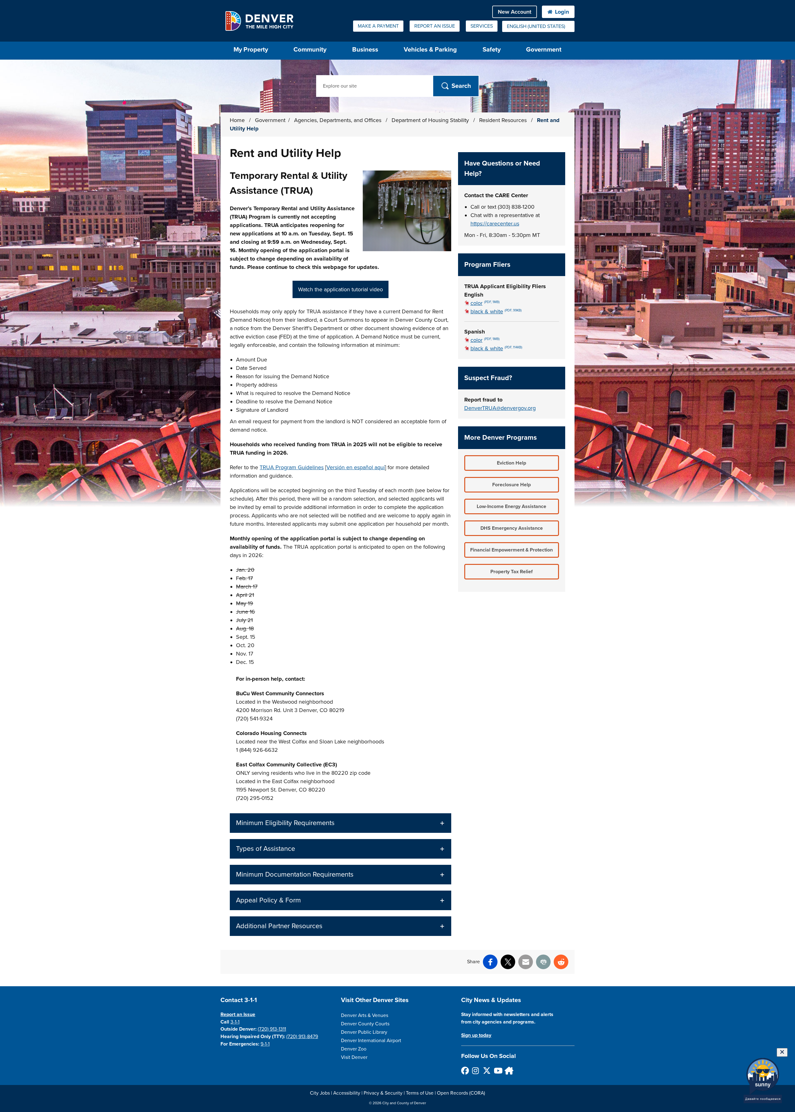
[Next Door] (508, 1070)
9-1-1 (265, 1044)
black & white (496, 311)
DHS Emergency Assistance (511, 528)
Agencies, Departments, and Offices (338, 120)
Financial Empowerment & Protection (511, 550)
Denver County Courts (365, 1024)
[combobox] (538, 26)
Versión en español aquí (355, 467)
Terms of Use (420, 1093)
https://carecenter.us (494, 223)
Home (237, 120)
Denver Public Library (364, 1032)
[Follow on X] (486, 1070)
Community (309, 49)
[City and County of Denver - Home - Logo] (259, 21)
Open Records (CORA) (461, 1093)
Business (365, 49)
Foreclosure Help (511, 485)
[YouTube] (497, 1070)
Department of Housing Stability (431, 120)
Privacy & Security (383, 1093)
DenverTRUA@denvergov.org (500, 408)
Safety (492, 49)
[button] (340, 823)
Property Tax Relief (511, 572)
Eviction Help (511, 463)
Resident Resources (503, 120)
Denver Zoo (353, 1049)
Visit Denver (354, 1057)
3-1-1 (234, 1022)
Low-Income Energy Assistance (511, 506)
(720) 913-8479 (302, 1036)
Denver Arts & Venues (364, 1015)
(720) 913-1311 (272, 1029)
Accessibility (346, 1093)
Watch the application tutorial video (340, 289)
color (485, 303)
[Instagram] (475, 1070)
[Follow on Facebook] (464, 1070)
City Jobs (320, 1093)
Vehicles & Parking (430, 49)
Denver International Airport (371, 1040)
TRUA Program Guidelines (292, 467)
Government (543, 49)
